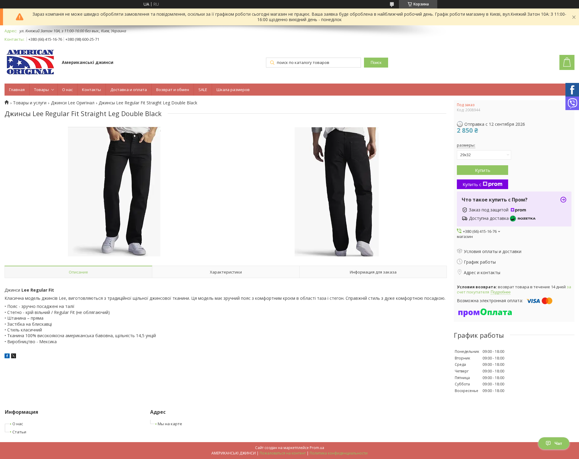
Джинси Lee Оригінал (72, 103)
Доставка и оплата (128, 89)
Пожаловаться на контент (283, 453)
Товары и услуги (29, 103)
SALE (202, 89)
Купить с (472, 184)
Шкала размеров (233, 89)
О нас (67, 89)
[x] (13, 356)
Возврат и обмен (172, 89)
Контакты (91, 89)
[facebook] (7, 356)
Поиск (376, 62)
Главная (17, 89)
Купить (482, 170)
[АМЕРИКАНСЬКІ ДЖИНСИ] (30, 62)
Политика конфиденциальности (339, 453)
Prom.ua (317, 447)
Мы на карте (170, 423)
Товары (41, 89)
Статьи (19, 432)
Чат (558, 443)
